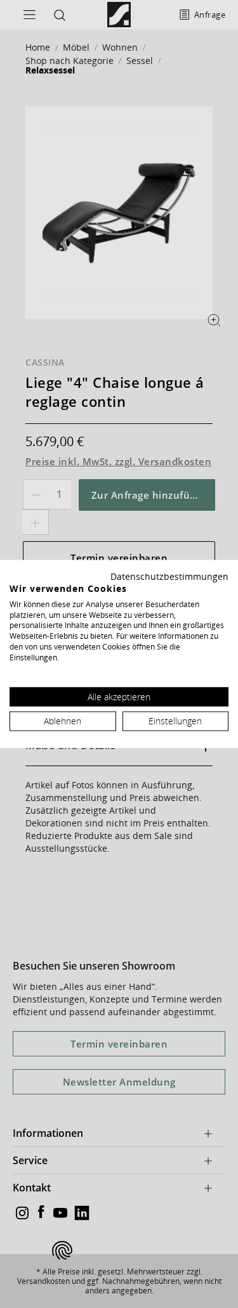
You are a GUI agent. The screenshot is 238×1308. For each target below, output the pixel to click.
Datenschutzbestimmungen (169, 576)
